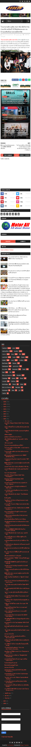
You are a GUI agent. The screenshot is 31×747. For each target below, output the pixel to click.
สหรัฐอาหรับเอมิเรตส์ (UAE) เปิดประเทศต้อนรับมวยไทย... (16, 640)
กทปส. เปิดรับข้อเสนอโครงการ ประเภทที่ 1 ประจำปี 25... (15, 611)
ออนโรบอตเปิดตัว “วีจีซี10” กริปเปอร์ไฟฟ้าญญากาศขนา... (16, 558)
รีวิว (10, 372)
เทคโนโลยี (4, 357)
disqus (22, 155)
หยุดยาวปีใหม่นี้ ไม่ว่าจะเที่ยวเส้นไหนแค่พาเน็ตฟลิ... (16, 427)
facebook (27, 155)
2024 (5, 406)
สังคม (12, 354)
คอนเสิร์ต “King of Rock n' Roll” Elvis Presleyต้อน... (14, 475)
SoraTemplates (10, 745)
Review (21, 378)
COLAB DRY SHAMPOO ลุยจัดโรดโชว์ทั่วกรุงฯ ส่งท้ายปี (16, 562)
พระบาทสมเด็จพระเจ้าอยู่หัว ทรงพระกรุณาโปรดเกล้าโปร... (15, 512)
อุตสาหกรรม (16, 366)
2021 (4, 414)
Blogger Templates (24, 745)
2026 (4, 402)
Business (14, 363)
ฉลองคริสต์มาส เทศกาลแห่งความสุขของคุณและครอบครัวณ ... (16, 674)
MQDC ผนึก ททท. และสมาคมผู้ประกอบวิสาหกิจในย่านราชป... (16, 573)
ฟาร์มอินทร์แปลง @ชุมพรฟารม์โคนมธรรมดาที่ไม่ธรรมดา (17, 316)
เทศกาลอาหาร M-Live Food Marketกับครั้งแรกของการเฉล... (16, 581)
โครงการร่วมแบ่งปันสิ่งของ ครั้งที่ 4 (13, 445)
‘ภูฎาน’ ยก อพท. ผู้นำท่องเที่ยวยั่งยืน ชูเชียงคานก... (16, 592)
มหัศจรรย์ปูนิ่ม (8, 434)
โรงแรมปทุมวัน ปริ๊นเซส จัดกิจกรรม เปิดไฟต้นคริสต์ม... (16, 685)
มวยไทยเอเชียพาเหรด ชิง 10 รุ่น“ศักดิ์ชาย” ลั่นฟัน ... (16, 541)
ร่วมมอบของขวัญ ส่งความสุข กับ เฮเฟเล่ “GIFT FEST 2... (16, 459)
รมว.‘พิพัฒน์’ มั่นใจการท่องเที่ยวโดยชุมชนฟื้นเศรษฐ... (16, 644)
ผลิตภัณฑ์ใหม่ (5, 351)
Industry (13, 378)
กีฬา (20, 354)
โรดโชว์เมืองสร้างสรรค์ (10, 663)
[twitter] (22, 1)
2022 (4, 411)
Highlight (8, 241)
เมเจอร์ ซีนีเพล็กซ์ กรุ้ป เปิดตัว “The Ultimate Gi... (16, 494)
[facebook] (20, 1)
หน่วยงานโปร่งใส (9, 634)
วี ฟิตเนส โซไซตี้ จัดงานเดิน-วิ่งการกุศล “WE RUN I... (16, 604)
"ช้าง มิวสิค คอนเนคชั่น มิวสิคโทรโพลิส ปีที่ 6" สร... (16, 585)
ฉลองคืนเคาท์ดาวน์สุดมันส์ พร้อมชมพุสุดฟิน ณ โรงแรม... (16, 600)
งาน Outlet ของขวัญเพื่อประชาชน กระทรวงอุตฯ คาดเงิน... (16, 490)
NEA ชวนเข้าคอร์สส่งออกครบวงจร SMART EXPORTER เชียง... (15, 455)
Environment (4, 390)
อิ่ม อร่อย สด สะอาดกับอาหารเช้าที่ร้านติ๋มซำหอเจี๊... (16, 548)
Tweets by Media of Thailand (7, 250)
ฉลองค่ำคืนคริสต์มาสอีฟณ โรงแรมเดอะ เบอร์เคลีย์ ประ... (16, 596)
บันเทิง (14, 357)
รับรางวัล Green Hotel (10, 473)
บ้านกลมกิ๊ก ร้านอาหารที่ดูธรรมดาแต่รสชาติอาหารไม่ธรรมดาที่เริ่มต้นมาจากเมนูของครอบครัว (19, 279)
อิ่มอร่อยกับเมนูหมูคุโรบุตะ (11, 665)
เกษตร (12, 360)
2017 (4, 701)
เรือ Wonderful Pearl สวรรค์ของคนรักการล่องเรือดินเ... (16, 522)
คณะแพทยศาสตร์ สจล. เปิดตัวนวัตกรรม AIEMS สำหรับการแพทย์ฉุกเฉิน (18, 257)
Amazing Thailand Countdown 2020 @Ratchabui (14, 479)
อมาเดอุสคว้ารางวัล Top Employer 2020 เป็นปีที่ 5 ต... (16, 623)
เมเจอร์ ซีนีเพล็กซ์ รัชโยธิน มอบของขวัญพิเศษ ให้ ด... (16, 431)
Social (24, 369)
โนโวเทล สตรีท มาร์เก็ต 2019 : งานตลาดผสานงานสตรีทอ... (16, 448)
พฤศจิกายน (8, 693)
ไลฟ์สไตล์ (26, 34)
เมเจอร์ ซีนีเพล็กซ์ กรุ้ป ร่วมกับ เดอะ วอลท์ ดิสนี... (16, 533)
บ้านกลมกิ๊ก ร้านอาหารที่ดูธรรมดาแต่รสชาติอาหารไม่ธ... (16, 504)
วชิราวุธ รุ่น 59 (8, 443)
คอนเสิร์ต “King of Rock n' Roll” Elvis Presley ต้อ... (16, 423)
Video (13, 390)
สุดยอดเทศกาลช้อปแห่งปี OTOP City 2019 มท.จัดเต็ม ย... (15, 670)
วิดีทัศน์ (14, 384)
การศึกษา (21, 360)
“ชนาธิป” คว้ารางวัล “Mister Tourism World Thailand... (16, 678)
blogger (17, 155)
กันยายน (7, 698)
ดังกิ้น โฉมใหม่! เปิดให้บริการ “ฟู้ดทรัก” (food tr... (16, 577)
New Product (5, 363)
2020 (4, 416)
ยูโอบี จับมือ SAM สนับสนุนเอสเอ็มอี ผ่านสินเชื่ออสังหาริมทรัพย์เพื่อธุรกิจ (18, 264)
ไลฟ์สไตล (13, 381)
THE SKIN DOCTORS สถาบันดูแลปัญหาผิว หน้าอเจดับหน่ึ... (16, 619)
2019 (4, 419)
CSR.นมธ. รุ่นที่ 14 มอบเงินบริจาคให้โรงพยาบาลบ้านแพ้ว (14, 636)
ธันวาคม (7, 421)
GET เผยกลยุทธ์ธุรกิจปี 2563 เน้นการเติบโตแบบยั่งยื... (16, 589)
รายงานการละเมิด (7, 737)
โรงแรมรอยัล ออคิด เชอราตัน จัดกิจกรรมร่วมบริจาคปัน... (16, 452)
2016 (4, 703)
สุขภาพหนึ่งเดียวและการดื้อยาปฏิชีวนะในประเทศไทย (15, 537)
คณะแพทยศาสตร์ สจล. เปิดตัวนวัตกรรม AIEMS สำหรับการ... (16, 508)
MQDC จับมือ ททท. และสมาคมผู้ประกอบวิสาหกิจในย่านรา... (16, 463)
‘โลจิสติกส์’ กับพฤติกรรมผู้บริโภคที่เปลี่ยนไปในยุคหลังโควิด (15, 118)
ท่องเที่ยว (16, 351)
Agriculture (18, 387)
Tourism (23, 357)
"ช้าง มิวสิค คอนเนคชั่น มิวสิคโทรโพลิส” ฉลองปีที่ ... (16, 630)
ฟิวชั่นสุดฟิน (7, 498)
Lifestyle (3, 36)
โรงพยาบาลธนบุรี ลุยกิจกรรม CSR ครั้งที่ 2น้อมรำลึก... (16, 570)
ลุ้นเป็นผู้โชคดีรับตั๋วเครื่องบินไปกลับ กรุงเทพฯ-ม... (16, 626)
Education (19, 375)
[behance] (29, 1)
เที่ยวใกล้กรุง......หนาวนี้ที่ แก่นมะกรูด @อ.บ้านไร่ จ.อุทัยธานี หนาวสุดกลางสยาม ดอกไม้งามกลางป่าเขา (18, 309)
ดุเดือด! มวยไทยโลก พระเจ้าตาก (12, 437)
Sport (3, 372)
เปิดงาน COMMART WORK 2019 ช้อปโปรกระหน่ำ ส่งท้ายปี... (14, 529)
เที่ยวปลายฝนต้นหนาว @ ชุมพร (12, 555)
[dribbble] (25, 1)
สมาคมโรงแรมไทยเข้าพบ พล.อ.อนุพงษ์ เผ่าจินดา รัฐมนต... (15, 483)
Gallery (21, 384)
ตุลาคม (7, 695)
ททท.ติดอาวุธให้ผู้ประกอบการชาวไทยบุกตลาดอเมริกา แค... (16, 652)
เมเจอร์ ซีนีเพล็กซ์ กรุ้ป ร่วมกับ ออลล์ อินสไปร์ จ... (16, 469)
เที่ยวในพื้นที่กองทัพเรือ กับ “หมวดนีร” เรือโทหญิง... (16, 439)
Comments (22, 241)
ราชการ (4, 354)
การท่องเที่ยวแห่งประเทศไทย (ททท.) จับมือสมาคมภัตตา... (15, 681)
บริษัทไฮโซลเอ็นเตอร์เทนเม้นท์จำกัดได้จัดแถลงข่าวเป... (16, 526)
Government (14, 369)
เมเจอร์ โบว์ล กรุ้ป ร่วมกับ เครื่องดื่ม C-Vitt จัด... (16, 466)
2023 (4, 409)
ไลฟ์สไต (4, 393)
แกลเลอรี (4, 381)
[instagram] (27, 1)
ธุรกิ (19, 390)
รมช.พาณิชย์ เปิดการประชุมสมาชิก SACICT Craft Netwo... (15, 615)
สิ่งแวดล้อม (4, 369)
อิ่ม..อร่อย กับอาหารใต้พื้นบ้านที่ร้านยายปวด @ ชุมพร (16, 552)
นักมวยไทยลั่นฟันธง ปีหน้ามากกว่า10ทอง (15, 519)
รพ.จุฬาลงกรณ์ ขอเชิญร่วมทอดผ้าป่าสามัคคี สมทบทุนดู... (16, 566)
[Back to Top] (21, 742)
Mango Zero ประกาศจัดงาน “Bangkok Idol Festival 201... (15, 655)
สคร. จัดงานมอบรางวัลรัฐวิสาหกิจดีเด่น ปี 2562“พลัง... (15, 487)
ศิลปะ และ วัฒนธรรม (7, 375)
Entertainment (5, 366)
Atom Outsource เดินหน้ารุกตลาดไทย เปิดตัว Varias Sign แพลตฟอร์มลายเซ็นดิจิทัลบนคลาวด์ (18, 324)
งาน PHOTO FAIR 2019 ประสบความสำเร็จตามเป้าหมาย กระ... (16, 689)
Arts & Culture (5, 384)
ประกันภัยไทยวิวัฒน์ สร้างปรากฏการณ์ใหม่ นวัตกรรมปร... (15, 659)
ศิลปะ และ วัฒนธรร (6, 387)
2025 (4, 404)
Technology (4, 378)
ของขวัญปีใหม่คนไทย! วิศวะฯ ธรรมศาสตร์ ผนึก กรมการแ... (15, 608)
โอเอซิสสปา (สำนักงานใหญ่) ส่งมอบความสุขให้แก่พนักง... (16, 500)
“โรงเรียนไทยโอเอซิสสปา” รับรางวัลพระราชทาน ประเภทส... (14, 648)
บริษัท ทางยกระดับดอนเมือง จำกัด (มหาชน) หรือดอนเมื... (15, 516)
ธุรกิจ (14, 348)
